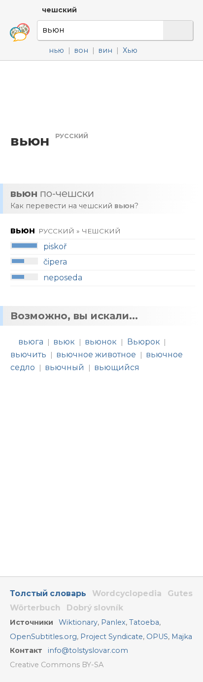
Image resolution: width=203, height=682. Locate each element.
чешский (59, 10)
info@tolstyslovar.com (88, 650)
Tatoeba (144, 622)
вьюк (64, 341)
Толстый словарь (48, 593)
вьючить (28, 354)
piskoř (55, 246)
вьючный (64, 367)
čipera (55, 261)
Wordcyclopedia (127, 593)
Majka (181, 636)
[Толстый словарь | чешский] (20, 32)
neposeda (62, 277)
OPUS (157, 636)
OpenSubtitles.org (43, 636)
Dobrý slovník (95, 607)
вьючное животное (96, 354)
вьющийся (116, 367)
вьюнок (101, 341)
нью (56, 50)
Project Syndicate (111, 636)
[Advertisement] (101, 95)
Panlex (113, 622)
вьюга (30, 341)
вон (81, 50)
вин (105, 50)
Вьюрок (143, 341)
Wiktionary (78, 622)
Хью (130, 50)
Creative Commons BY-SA (56, 664)
